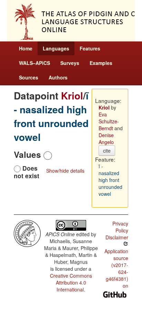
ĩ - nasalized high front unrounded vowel (51, 116)
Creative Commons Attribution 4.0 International (71, 282)
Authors (58, 77)
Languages (56, 48)
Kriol (72, 95)
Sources (28, 77)
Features (90, 48)
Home (25, 48)
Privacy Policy (120, 227)
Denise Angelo (106, 138)
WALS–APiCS (34, 62)
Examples (101, 62)
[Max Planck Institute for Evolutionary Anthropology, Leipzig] (27, 232)
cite (107, 150)
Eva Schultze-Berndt (109, 121)
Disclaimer (116, 237)
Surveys (69, 62)
